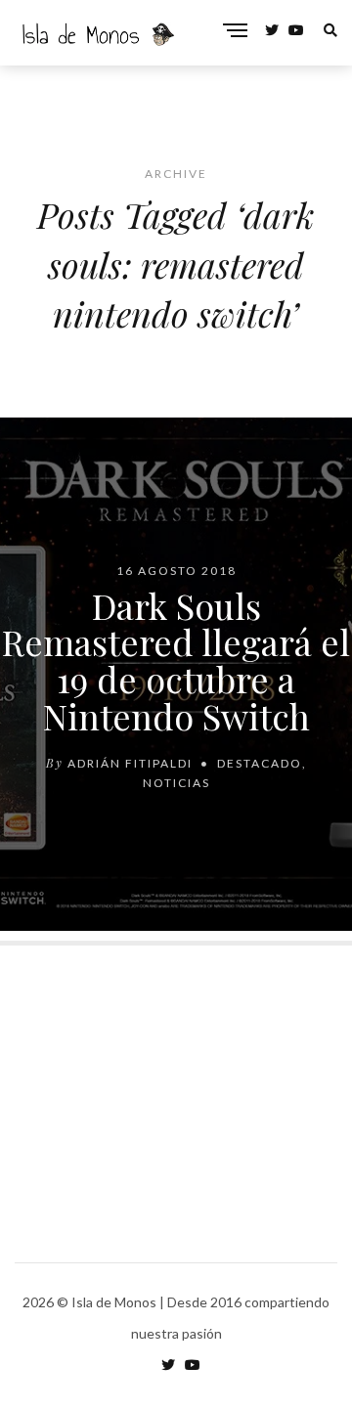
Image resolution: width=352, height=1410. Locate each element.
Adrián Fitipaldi (130, 762)
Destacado (259, 762)
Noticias (176, 781)
